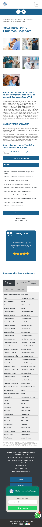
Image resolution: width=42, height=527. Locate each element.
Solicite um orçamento (21, 158)
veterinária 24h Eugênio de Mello (13, 202)
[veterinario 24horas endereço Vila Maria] (12, 44)
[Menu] (37, 4)
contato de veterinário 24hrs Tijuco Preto (16, 180)
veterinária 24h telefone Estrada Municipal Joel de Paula (20, 187)
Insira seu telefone (22, 498)
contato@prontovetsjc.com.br (21, 471)
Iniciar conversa (22, 508)
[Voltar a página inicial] (5, 4)
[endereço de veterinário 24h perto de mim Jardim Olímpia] (30, 62)
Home (21, 479)
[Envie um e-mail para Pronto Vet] (23, 11)
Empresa (21, 485)
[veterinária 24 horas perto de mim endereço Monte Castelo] (12, 62)
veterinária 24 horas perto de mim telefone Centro (18, 177)
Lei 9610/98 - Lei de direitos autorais (27, 445)
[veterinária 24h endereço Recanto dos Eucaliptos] (12, 80)
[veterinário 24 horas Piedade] (30, 44)
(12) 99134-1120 (22, 220)
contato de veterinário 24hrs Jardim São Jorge (17, 195)
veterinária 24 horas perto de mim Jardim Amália (18, 191)
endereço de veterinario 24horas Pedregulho (17, 184)
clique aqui (24, 152)
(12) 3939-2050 (14, 152)
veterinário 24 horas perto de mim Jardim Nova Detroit (20, 198)
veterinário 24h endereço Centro (13, 206)
